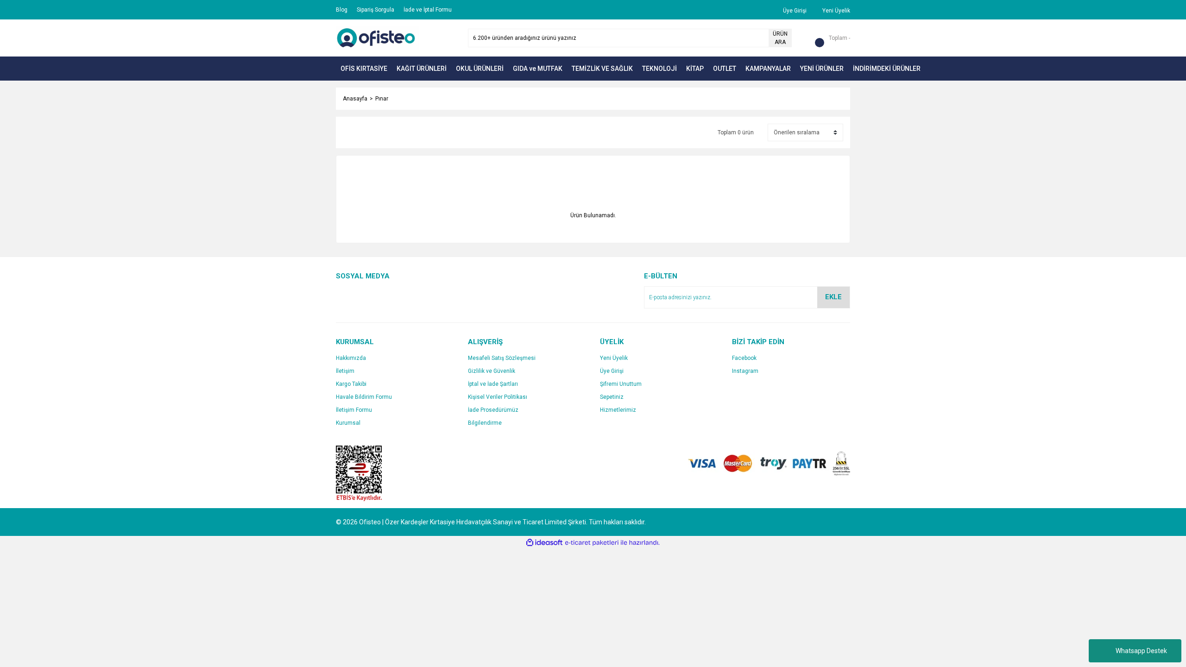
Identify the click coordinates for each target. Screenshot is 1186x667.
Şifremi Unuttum (621, 384)
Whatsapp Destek (1141, 650)
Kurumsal (348, 423)
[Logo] (377, 37)
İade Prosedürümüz (493, 410)
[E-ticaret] (592, 543)
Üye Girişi (612, 371)
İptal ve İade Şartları (493, 384)
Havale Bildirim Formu (364, 397)
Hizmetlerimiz (618, 410)
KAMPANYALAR (768, 68)
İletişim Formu (354, 410)
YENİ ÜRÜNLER (822, 68)
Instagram (745, 371)
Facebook (744, 358)
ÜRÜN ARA (780, 38)
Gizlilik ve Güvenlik (491, 371)
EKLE (833, 297)
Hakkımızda (351, 358)
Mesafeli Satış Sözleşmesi (502, 358)
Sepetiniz (612, 397)
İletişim (345, 371)
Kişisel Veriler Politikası (497, 397)
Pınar (381, 98)
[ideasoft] (544, 542)
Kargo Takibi (351, 384)
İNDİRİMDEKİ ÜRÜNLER (887, 68)
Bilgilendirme (485, 423)
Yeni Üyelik (614, 358)
